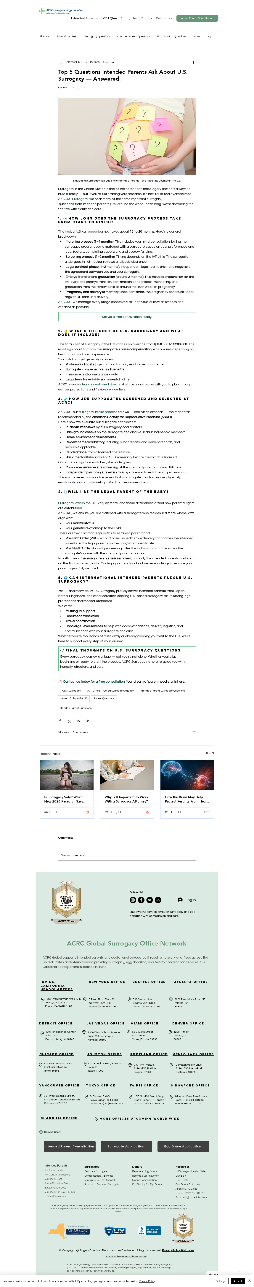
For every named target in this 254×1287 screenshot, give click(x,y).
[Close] (249, 1281)
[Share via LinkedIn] (78, 721)
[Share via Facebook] (60, 721)
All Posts (44, 36)
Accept (238, 1281)
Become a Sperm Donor (145, 1175)
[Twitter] (149, 900)
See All (210, 753)
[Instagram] (133, 900)
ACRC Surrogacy (71, 690)
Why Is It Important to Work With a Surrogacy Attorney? (126, 799)
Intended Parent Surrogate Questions (162, 690)
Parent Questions (104, 698)
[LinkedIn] (158, 900)
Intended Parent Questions (133, 36)
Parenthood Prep (67, 36)
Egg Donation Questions (171, 36)
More (197, 36)
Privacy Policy (147, 1281)
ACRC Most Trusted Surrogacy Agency (110, 690)
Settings (220, 1281)
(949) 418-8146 (194, 1192)
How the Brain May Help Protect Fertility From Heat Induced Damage (186, 799)
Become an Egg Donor (144, 1171)
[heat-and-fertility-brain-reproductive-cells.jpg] (187, 775)
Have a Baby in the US (74, 698)
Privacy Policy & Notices (178, 1250)
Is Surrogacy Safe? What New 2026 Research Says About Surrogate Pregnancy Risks (65, 799)
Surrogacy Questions (97, 36)
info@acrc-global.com (195, 1197)
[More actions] (193, 62)
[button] (84, 18)
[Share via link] (87, 721)
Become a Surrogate (95, 1171)
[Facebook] (141, 900)
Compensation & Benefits (98, 1175)
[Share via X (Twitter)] (69, 721)
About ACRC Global (187, 1188)
